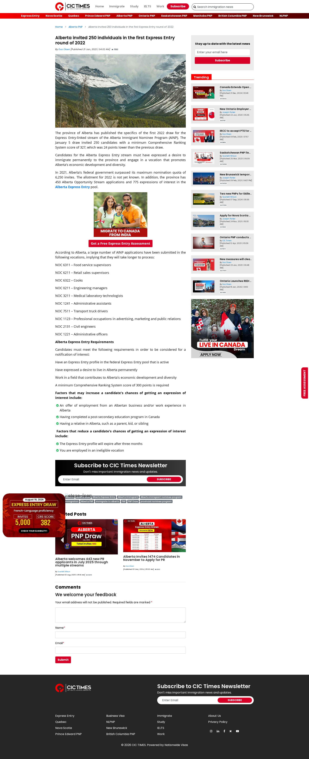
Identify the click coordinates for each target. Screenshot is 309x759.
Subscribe (177, 6)
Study (134, 6)
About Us (214, 716)
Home (99, 6)
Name (60, 628)
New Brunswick (263, 16)
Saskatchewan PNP (174, 16)
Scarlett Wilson (64, 571)
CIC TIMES (139, 745)
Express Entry (30, 16)
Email (59, 643)
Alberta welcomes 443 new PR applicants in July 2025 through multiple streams (81, 562)
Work (160, 6)
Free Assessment (305, 383)
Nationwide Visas (176, 745)
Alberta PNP (124, 16)
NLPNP (283, 16)
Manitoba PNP (202, 16)
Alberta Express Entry (72, 187)
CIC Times (227, 240)
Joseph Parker (228, 112)
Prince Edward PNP (97, 16)
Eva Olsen (65, 49)
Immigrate (117, 6)
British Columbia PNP (232, 16)
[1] (194, 6)
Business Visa (115, 716)
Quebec (73, 16)
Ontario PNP (147, 16)
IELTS (147, 6)
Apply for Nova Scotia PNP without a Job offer (250, 215)
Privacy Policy (217, 722)
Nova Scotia (54, 16)
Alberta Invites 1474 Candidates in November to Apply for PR (151, 558)
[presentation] (62, 537)
